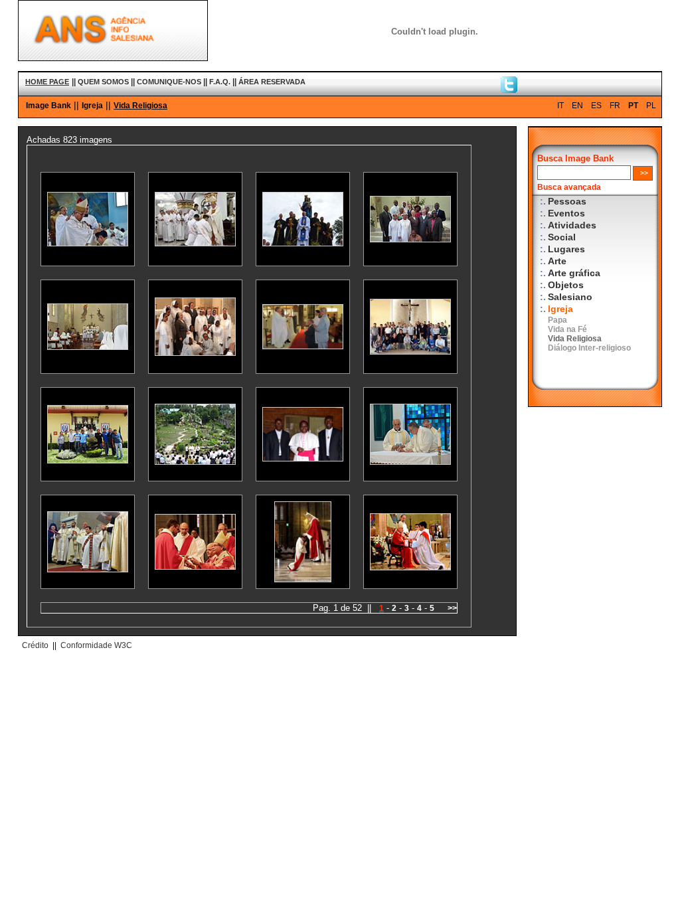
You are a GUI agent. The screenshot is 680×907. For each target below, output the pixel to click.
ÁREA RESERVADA (271, 82)
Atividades (572, 225)
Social (562, 237)
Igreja (92, 105)
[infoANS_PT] (509, 89)
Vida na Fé (567, 329)
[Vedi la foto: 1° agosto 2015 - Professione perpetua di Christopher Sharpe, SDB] (302, 346)
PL (651, 105)
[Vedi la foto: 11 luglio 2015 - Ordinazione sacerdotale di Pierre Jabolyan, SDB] (87, 569)
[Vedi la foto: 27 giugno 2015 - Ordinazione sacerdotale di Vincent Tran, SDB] (410, 567)
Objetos (566, 285)
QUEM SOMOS (103, 82)
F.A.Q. (219, 82)
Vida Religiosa (140, 105)
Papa (557, 320)
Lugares (566, 249)
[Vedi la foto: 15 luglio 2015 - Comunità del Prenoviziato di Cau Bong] (195, 462)
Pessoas (567, 201)
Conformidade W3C (96, 645)
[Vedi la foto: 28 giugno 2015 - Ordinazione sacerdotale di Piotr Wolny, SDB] (195, 567)
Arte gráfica (574, 273)
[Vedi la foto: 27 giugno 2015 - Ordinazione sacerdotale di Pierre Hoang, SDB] (302, 579)
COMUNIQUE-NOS (169, 82)
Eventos (566, 213)
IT (560, 105)
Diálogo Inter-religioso (589, 348)
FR (615, 105)
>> (452, 608)
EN (577, 105)
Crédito (35, 645)
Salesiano (570, 297)
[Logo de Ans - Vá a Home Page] (113, 57)
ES (596, 105)
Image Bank (48, 105)
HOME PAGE (47, 82)
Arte (557, 261)
